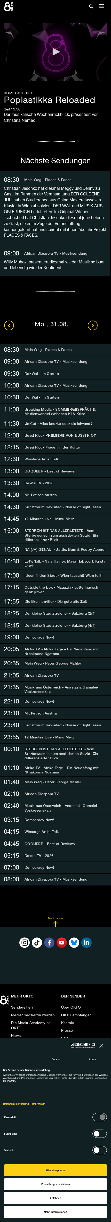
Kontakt (67, 1023)
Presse (67, 1030)
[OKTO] (9, 6)
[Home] (5, 1001)
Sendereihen (22, 1007)
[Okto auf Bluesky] (74, 942)
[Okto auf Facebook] (49, 942)
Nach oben (55, 918)
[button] (55, 51)
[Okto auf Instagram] (24, 942)
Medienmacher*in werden (33, 1015)
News (16, 1036)
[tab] (55, 180)
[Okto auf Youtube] (62, 942)
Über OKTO (71, 1007)
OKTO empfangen (76, 1015)
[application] (55, 52)
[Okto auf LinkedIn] (86, 942)
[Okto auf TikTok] (37, 942)
